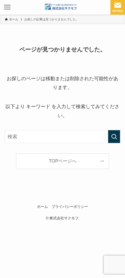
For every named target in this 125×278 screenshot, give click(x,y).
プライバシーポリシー (70, 206)
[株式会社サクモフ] (62, 7)
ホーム (42, 206)
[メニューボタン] (7, 7)
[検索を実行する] (114, 136)
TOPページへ (62, 161)
